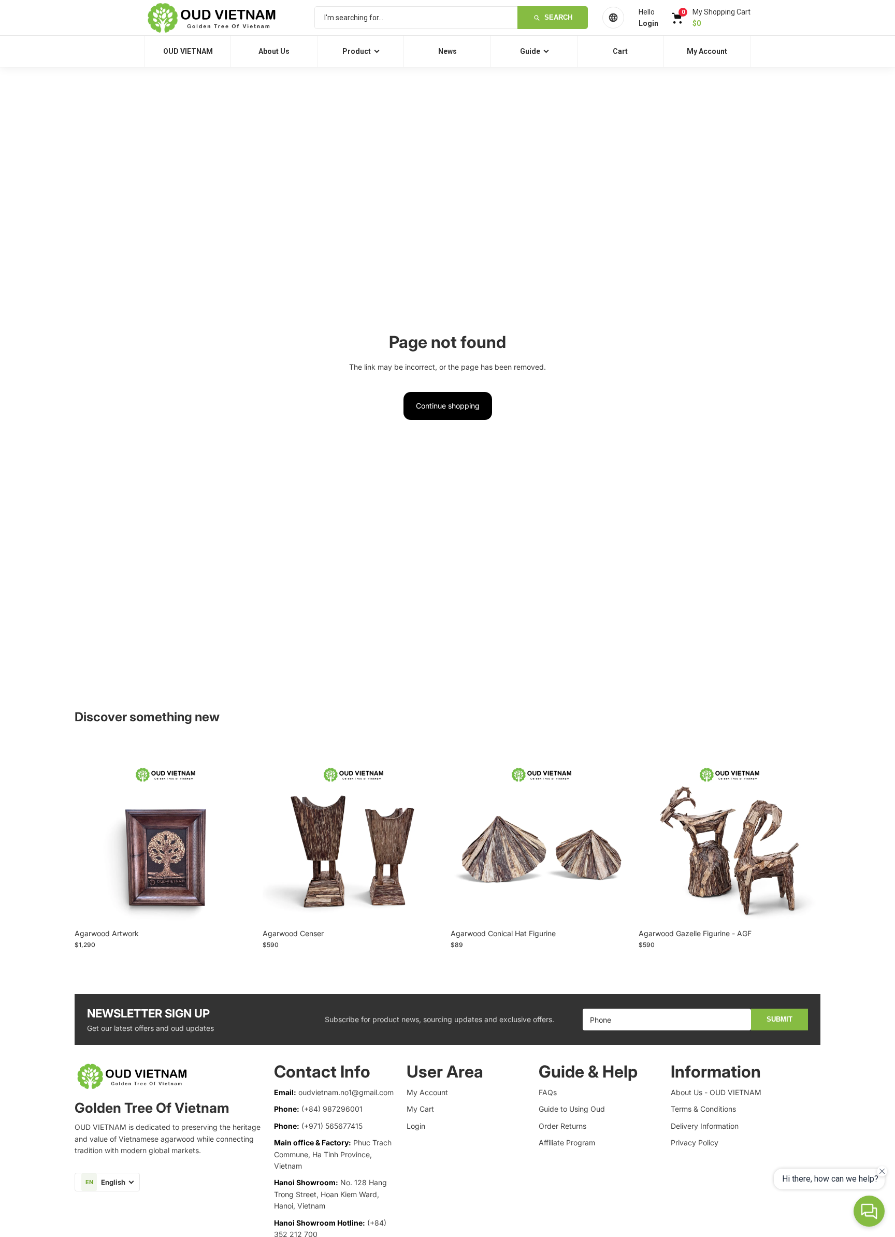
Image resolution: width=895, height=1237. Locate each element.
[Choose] (240, 907)
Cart (620, 51)
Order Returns (562, 1126)
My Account (707, 51)
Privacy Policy (694, 1142)
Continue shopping (448, 405)
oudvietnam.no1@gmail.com (346, 1092)
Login (416, 1126)
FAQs (548, 1092)
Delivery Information (705, 1126)
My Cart (420, 1108)
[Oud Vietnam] (222, 18)
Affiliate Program (567, 1142)
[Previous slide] (90, 832)
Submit (779, 1019)
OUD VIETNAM (188, 51)
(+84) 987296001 (332, 1108)
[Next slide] (240, 832)
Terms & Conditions (703, 1108)
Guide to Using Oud (572, 1108)
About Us (274, 51)
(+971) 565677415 (332, 1126)
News (447, 51)
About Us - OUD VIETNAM (716, 1092)
